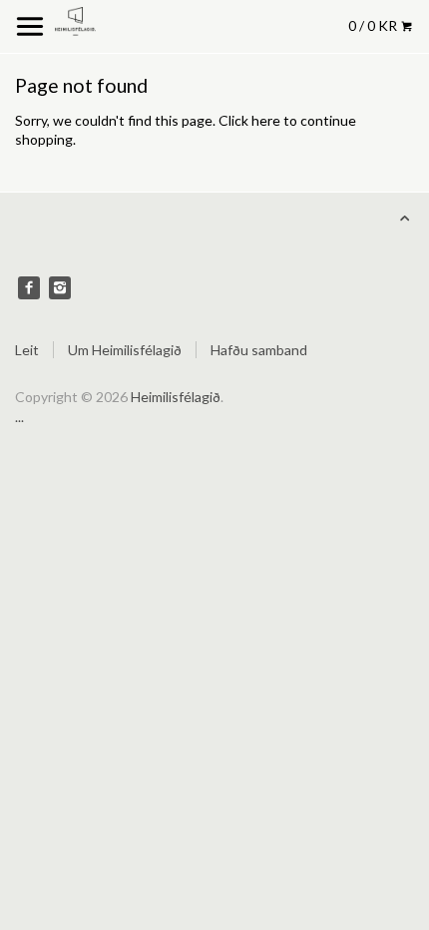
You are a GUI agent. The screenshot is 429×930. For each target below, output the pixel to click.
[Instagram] (60, 287)
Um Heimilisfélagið (125, 349)
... (19, 416)
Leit (27, 349)
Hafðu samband (259, 349)
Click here (249, 120)
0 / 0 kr (374, 25)
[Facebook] (29, 287)
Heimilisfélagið (175, 396)
